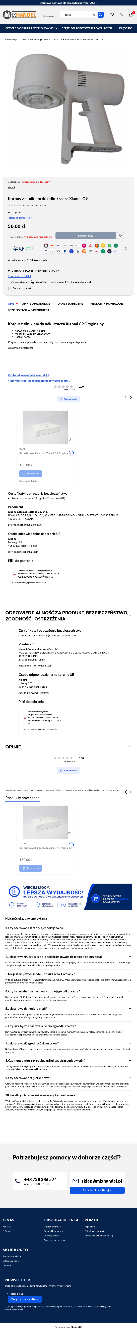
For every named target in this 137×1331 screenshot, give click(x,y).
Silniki (56, 39)
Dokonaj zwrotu (51, 1235)
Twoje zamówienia (12, 1256)
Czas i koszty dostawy (54, 1240)
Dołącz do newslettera (24, 1299)
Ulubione (7, 1265)
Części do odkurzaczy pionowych (35, 39)
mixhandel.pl (11, 39)
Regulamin (90, 1226)
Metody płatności (52, 1226)
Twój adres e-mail (14, 1293)
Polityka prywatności (95, 1231)
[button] (101, 15)
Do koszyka (33, 473)
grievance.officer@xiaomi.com (25, 524)
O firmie (7, 1231)
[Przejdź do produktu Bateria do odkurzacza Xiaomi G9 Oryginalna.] (45, 427)
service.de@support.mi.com (23, 551)
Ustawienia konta (11, 1261)
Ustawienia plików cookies (98, 1235)
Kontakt (7, 1226)
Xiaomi (11, 187)
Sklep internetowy (67, 1327)
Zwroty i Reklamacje (53, 1231)
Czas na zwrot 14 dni (19, 276)
